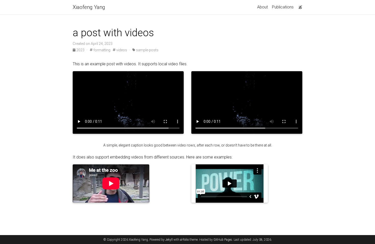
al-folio (184, 239)
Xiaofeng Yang (89, 7)
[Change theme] (299, 5)
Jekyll (169, 239)
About (262, 7)
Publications (283, 7)
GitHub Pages (223, 239)
